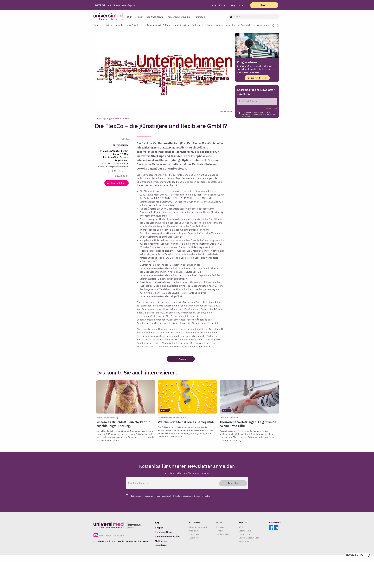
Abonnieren (195, 537)
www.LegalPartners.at (118, 163)
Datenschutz (245, 530)
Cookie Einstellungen (249, 537)
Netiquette (244, 541)
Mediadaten (195, 530)
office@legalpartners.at (117, 166)
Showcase (194, 534)
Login (264, 5)
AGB (241, 527)
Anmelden (233, 483)
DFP (129, 16)
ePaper (139, 16)
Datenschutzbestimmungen (252, 112)
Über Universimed (198, 527)
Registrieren (237, 5)
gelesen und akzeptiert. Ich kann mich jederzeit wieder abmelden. (258, 113)
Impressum (244, 534)
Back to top (356, 554)
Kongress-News (154, 16)
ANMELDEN (271, 108)
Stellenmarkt (222, 534)
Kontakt (220, 527)
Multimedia (199, 16)
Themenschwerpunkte (178, 16)
